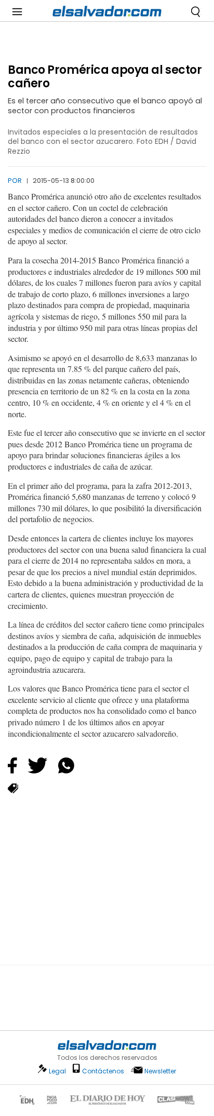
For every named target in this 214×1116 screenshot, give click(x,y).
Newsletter (160, 1071)
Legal (57, 1071)
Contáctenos (103, 1071)
